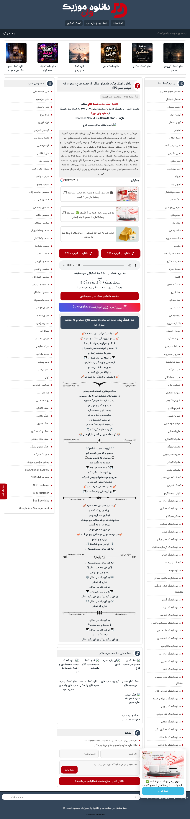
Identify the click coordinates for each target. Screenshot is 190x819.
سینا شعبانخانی (173, 377)
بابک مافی (175, 199)
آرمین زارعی (175, 115)
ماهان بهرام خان (40, 169)
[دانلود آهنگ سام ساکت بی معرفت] (16, 53)
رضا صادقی (175, 300)
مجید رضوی (43, 184)
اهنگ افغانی (42, 408)
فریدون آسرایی (41, 130)
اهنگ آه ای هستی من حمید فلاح (130, 683)
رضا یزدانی (175, 308)
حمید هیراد (174, 269)
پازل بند (176, 223)
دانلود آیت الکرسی (171, 646)
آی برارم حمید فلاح (110, 681)
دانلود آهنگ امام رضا (170, 654)
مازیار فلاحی (43, 153)
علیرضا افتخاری (173, 439)
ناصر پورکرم (43, 362)
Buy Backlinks (41, 501)
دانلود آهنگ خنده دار (170, 615)
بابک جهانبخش (173, 192)
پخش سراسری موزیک (38, 462)
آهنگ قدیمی (174, 485)
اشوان (177, 130)
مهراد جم (44, 331)
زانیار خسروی (174, 323)
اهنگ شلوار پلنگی (39, 447)
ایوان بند (176, 184)
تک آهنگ (107, 97)
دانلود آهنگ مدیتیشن (79, 68)
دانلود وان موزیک (98, 113)
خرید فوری (163, 791)
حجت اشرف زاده (172, 253)
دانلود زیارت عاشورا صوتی (167, 578)
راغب (178, 277)
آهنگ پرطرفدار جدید (96, 23)
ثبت (99, 278)
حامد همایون (173, 238)
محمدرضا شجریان (39, 230)
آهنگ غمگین (74, 23)
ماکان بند (44, 161)
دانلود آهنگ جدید (108, 104)
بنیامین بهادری (173, 207)
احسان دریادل (173, 99)
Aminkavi (98, 814)
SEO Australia (41, 493)
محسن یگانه (42, 215)
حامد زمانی (175, 230)
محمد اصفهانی (41, 223)
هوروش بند (43, 393)
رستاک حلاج (174, 284)
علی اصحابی (174, 431)
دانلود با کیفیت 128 (76, 253)
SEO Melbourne (40, 477)
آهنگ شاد (118, 23)
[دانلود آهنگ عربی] (111, 53)
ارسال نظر (69, 770)
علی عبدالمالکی (41, 91)
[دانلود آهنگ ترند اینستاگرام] (47, 53)
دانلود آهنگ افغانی (171, 555)
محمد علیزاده (42, 246)
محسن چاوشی (41, 199)
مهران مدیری (42, 339)
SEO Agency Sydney (37, 470)
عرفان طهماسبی (172, 423)
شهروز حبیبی (174, 416)
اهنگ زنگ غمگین (40, 431)
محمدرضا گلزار (41, 238)
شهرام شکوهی (173, 400)
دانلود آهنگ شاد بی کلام (168, 691)
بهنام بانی (176, 215)
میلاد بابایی (42, 354)
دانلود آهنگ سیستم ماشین (166, 623)
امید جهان (175, 138)
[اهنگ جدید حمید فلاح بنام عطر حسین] (130, 702)
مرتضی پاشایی (41, 269)
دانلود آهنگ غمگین (142, 66)
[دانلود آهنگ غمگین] (142, 53)
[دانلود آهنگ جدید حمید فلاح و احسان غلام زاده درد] (68, 668)
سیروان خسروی (172, 354)
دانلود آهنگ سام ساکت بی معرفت (16, 68)
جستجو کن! (9, 33)
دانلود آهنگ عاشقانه (170, 737)
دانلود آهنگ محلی (171, 722)
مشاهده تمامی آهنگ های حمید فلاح (99, 296)
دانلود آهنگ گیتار (171, 600)
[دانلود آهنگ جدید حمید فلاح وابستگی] (89, 668)
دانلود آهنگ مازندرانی (169, 745)
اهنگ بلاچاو (42, 416)
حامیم (177, 246)
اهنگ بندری (43, 423)
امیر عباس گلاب (172, 145)
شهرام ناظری (174, 408)
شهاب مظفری (173, 393)
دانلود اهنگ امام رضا (170, 501)
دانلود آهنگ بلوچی (170, 706)
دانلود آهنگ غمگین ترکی (168, 729)
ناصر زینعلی (43, 369)
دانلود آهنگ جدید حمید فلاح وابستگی (89, 683)
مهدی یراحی (42, 323)
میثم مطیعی (42, 346)
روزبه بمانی (175, 315)
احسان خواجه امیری (170, 91)
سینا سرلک (175, 369)
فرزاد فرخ (44, 115)
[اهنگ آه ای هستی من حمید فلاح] (130, 668)
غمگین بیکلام (173, 516)
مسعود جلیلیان (40, 284)
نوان (47, 377)
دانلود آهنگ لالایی (171, 661)
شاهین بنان (174, 385)
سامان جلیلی (173, 331)
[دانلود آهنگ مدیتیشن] (79, 53)
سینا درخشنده (173, 362)
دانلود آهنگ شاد (172, 669)
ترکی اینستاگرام (172, 493)
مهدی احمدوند (41, 300)
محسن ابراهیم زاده (39, 192)
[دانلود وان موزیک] (95, 10)
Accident (102, 814)
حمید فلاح (129, 97)
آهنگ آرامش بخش (171, 477)
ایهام (178, 176)
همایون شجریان (40, 385)
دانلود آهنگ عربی (110, 66)
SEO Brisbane (41, 485)
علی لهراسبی (42, 99)
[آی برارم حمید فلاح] (110, 668)
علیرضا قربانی (174, 462)
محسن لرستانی (41, 207)
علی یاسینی (43, 107)
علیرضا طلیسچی (172, 454)
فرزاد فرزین (43, 122)
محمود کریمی (42, 261)
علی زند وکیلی (173, 470)
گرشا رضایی (43, 145)
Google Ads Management (34, 508)
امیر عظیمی (174, 153)
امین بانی (176, 161)
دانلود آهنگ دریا (172, 607)
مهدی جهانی (42, 308)
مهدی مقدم (43, 315)
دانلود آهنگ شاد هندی (169, 638)
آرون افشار (175, 122)
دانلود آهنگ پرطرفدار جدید (167, 699)
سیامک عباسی (173, 346)
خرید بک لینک (41, 454)
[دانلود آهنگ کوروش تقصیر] (173, 53)
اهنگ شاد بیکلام (40, 439)
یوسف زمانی (42, 400)
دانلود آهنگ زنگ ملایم (169, 630)
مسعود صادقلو (41, 292)
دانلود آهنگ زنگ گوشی (168, 714)
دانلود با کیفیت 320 (118, 253)
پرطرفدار (118, 97)
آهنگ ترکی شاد (173, 562)
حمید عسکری (173, 261)
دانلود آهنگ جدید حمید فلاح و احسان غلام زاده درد (68, 685)
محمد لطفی (43, 253)
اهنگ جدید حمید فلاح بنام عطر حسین (130, 718)
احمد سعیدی (174, 107)
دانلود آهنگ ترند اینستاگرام (48, 68)
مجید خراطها (42, 176)
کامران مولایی (41, 138)
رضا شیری (176, 292)
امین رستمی (174, 169)
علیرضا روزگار (174, 447)
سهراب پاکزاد (174, 339)
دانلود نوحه (175, 570)
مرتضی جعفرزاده (40, 277)
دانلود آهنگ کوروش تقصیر (174, 68)
